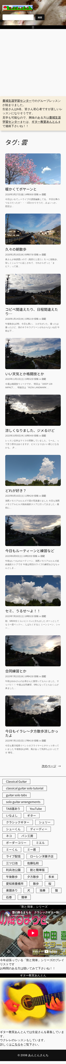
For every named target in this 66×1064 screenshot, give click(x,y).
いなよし (12, 815)
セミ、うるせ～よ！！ (23, 611)
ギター (31, 815)
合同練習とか (15, 671)
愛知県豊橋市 (14, 883)
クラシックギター (17, 822)
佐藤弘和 (33, 863)
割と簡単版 (37, 870)
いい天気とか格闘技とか (24, 374)
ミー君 (31, 849)
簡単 (24, 897)
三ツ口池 (12, 863)
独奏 (42, 890)
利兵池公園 (13, 870)
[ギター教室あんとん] (33, 1028)
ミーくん (12, 849)
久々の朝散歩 (15, 249)
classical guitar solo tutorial (24, 788)
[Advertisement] (33, 63)
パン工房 (27, 836)
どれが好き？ (15, 490)
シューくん (13, 829)
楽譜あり (12, 890)
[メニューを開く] (33, 27)
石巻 (9, 897)
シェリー (44, 822)
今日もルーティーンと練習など (29, 551)
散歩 (36, 883)
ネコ (9, 836)
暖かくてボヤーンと (21, 189)
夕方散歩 (33, 877)
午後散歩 (12, 877)
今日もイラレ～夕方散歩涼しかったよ (31, 733)
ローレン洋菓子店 (41, 856)
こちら (16, 1044)
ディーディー (38, 829)
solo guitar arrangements (23, 802)
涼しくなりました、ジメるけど (30, 430)
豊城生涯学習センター (17, 100)
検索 (40, 17)
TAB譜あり (13, 808)
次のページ (51, 766)
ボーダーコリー (16, 843)
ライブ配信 (13, 856)
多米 (51, 877)
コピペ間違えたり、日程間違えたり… (31, 311)
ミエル (40, 843)
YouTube (36, 808)
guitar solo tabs (16, 795)
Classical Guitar (16, 781)
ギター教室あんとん (45, 122)
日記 (44, 194)
